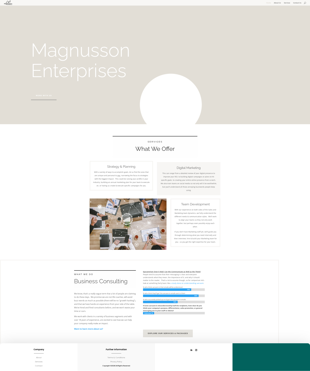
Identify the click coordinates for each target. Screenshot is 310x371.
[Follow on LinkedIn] (191, 350)
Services (287, 3)
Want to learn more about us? (88, 329)
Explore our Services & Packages (168, 333)
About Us (277, 3)
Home (268, 3)
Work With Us (44, 95)
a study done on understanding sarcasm (186, 283)
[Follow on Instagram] (196, 350)
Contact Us (297, 3)
